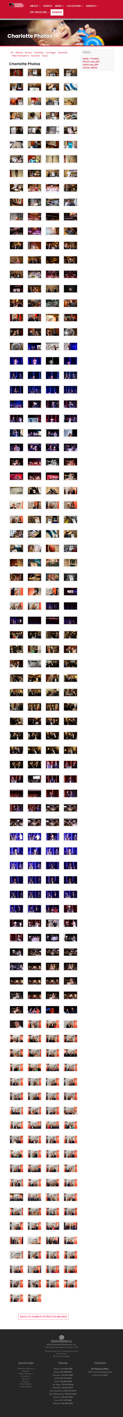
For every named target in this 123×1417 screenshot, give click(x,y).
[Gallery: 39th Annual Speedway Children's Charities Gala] (16, 73)
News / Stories (25, 1373)
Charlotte (39, 52)
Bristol (28, 52)
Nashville (63, 52)
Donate (25, 1379)
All (11, 52)
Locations (25, 1376)
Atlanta (19, 52)
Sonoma (35, 55)
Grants (25, 1381)
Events (25, 1371)
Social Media (25, 1384)
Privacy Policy (61, 1353)
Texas (45, 55)
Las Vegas (51, 52)
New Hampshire (20, 55)
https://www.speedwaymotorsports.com (61, 1347)
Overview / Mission (25, 1368)
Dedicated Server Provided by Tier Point (61, 1351)
